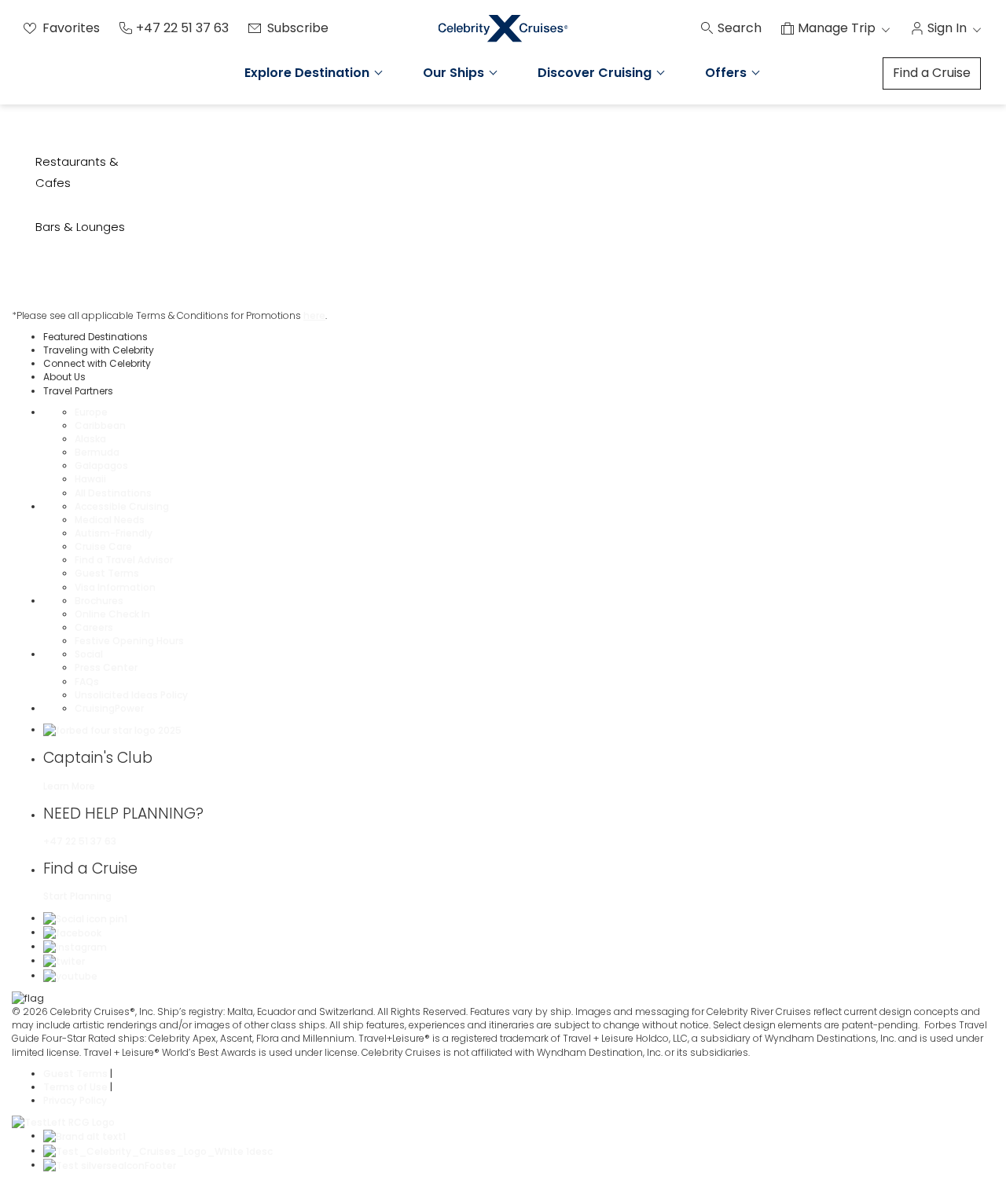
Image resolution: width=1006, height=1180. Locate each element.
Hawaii (90, 479)
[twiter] (64, 960)
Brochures (99, 600)
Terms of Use (76, 1087)
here (314, 315)
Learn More (69, 786)
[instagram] (75, 946)
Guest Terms (107, 573)
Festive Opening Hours (129, 640)
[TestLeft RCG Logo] (63, 1121)
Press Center (106, 667)
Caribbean (100, 425)
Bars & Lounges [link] (80, 226)
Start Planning (77, 896)
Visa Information (115, 587)
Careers (94, 627)
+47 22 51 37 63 (79, 841)
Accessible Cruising (122, 506)
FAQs (87, 681)
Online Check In (112, 614)
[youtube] (70, 975)
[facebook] (72, 932)
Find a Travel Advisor (124, 559)
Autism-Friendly (113, 533)
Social (89, 654)
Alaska (90, 438)
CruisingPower (109, 708)
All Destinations (113, 493)
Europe (91, 412)
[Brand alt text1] (84, 1135)
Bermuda (97, 452)
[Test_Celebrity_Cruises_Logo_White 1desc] (158, 1150)
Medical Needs (110, 519)
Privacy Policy (75, 1100)
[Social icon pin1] (85, 918)
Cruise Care (103, 546)
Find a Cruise (932, 73)
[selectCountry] (28, 998)
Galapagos (101, 465)
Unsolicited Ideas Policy (131, 695)
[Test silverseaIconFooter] (109, 1164)
